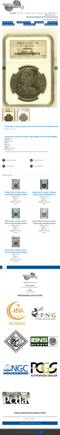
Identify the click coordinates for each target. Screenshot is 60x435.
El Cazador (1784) (27, 151)
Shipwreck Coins (44, 151)
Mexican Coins (35, 151)
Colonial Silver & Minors (16, 151)
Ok (41, 432)
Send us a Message (30, 292)
